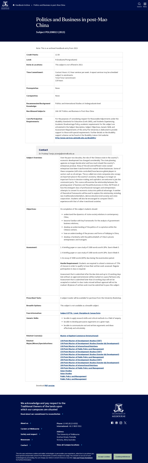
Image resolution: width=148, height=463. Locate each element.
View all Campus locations (68, 445)
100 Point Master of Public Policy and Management (82, 349)
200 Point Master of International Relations (79, 365)
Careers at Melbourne (30, 429)
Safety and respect (29, 434)
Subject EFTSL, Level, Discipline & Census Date (80, 313)
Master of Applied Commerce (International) (79, 335)
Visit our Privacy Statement (83, 458)
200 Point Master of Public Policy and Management (82, 368)
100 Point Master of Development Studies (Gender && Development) (89, 343)
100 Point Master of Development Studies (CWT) (81, 340)
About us (24, 423)
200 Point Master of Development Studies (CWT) (81, 360)
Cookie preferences (122, 457)
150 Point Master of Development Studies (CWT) (81, 351)
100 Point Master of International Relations (79, 346)
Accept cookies (104, 457)
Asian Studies (66, 371)
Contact (24, 445)
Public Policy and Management (73, 376)
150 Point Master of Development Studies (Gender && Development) (89, 354)
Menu (145, 7)
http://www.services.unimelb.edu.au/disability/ (75, 138)
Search (139, 7)
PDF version (50, 385)
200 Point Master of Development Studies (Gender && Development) (89, 362)
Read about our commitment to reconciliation (40, 414)
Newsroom (25, 439)
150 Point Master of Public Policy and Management (82, 357)
